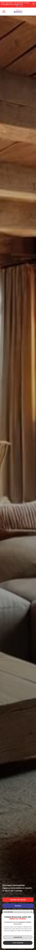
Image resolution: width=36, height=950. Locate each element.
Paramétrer (18, 937)
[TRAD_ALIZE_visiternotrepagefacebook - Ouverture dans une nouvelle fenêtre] (33, 3)
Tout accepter (17, 943)
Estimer (18, 906)
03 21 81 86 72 (21, 3)
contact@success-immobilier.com (12, 4)
